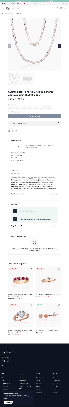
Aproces (38, 386)
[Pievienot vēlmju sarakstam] (31, 269)
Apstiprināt (8, 402)
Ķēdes (11, 13)
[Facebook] (64, 4)
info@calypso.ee (6, 361)
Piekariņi (38, 389)
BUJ (3, 380)
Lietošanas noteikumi (24, 383)
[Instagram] (66, 4)
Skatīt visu (55, 226)
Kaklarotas (39, 392)
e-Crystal (55, 383)
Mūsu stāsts (22, 377)
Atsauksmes (22, 380)
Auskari (38, 380)
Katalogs (4, 13)
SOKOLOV (55, 392)
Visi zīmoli (55, 377)
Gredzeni (38, 383)
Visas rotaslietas (40, 377)
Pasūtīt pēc (5, 386)
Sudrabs (18, 13)
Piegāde (4, 389)
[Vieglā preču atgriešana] (58, 123)
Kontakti (4, 377)
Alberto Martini (57, 380)
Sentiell (55, 389)
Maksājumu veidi (6, 383)
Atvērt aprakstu (54, 194)
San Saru (55, 386)
